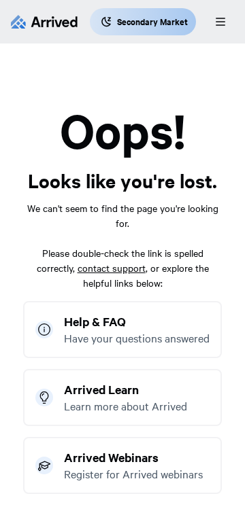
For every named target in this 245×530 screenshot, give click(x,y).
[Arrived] (44, 22)
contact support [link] (112, 268)
